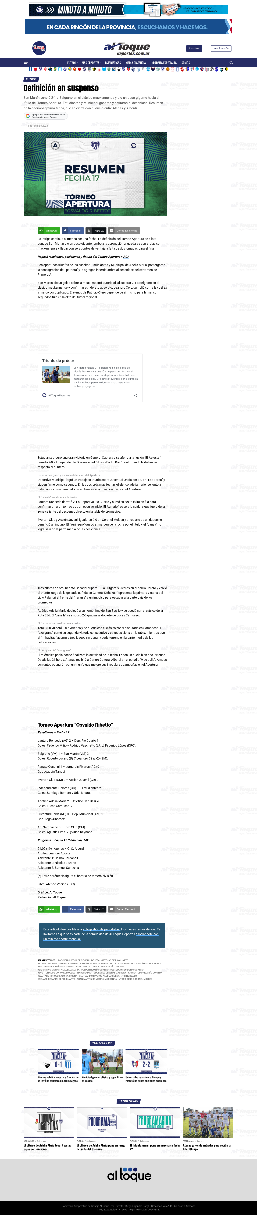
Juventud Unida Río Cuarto (145, 973)
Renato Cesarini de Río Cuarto (57, 979)
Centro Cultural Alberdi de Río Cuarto (100, 967)
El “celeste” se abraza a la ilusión (58, 497)
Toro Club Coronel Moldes (136, 979)
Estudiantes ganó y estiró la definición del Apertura (69, 475)
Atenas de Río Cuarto (115, 960)
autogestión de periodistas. (101, 929)
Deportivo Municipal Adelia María (59, 970)
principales (130, 976)
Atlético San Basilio (150, 963)
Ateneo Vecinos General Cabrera (58, 963)
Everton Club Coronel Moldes (57, 973)
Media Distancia (136, 62)
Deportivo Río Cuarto (96, 970)
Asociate (194, 48)
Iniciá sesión (221, 48)
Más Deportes (90, 62)
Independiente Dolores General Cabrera (102, 973)
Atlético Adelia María (94, 963)
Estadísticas (113, 62)
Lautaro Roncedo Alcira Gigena (58, 976)
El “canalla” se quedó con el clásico (59, 623)
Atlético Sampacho (122, 963)
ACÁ (126, 256)
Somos (185, 62)
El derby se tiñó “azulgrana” (54, 650)
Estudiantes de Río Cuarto (128, 970)
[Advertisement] (102, 327)
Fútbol (71, 62)
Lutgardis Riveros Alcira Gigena (100, 976)
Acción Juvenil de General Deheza (79, 960)
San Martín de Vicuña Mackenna (97, 979)
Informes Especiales (164, 62)
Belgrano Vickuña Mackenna (56, 967)
